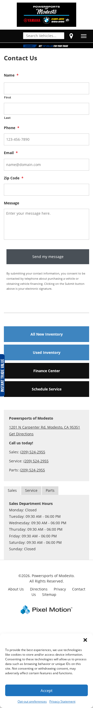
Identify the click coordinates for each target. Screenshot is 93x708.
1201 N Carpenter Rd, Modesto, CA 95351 (44, 427)
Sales (12, 490)
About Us (16, 589)
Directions (39, 589)
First (7, 97)
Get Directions (21, 433)
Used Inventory (46, 352)
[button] (85, 640)
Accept (46, 690)
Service (31, 490)
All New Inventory (46, 334)
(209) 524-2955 (32, 451)
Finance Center (46, 370)
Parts (50, 490)
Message (11, 203)
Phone (11, 128)
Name (11, 75)
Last (7, 118)
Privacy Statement (62, 701)
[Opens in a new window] (71, 36)
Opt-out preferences (32, 701)
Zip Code (14, 178)
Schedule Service (46, 389)
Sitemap (49, 594)
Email (11, 153)
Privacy (60, 589)
